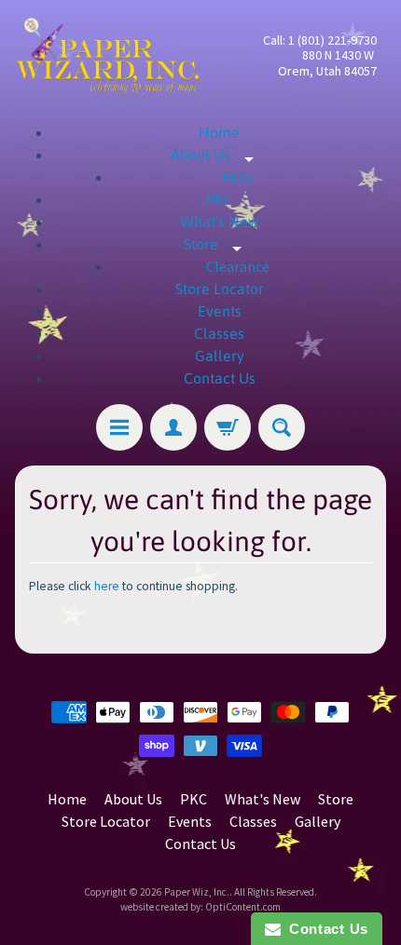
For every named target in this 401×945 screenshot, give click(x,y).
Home (219, 132)
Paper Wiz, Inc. (196, 891)
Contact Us (220, 378)
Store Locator (219, 288)
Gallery (219, 355)
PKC (219, 199)
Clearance (238, 266)
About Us (219, 154)
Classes (219, 333)
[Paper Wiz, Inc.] (107, 56)
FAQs (238, 177)
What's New (219, 221)
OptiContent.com (243, 906)
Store (220, 244)
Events (220, 311)
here (106, 586)
